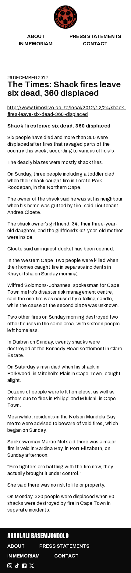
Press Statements (95, 36)
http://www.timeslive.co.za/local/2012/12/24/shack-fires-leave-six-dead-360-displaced (66, 111)
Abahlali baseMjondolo (38, 535)
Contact (95, 43)
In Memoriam (36, 43)
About (36, 36)
